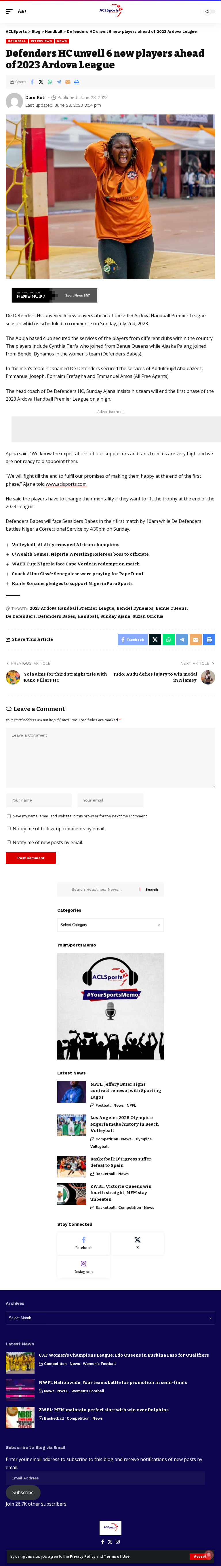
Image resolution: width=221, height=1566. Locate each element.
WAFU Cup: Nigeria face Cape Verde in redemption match (76, 564)
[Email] (68, 82)
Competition (107, 1139)
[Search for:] (103, 889)
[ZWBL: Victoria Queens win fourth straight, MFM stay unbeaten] (71, 1194)
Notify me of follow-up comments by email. (59, 828)
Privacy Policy (83, 1556)
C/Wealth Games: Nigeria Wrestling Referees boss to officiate (80, 554)
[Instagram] (83, 1267)
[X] (137, 1243)
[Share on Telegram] (59, 82)
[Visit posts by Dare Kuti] (14, 101)
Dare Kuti (35, 97)
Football (103, 1105)
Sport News (74, 295)
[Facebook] (83, 1243)
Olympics (143, 1139)
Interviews (41, 41)
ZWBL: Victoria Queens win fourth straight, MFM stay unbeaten (121, 1193)
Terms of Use (116, 1556)
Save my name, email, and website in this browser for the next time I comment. (80, 816)
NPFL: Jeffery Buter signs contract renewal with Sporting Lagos (125, 1091)
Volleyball (99, 1146)
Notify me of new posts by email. (48, 842)
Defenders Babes (56, 616)
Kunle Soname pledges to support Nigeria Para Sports (72, 583)
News (62, 41)
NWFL (62, 1391)
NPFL (131, 1105)
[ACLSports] (110, 11)
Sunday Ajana (115, 616)
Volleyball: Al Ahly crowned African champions (65, 544)
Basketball (105, 1174)
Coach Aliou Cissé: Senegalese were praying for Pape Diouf (77, 573)
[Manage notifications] (209, 1554)
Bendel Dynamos (135, 608)
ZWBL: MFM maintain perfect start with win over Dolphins (104, 1409)
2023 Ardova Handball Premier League (72, 608)
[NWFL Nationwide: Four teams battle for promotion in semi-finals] (20, 1390)
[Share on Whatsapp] (50, 82)
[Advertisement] (116, 429)
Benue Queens (171, 608)
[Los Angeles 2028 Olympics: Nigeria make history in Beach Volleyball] (71, 1125)
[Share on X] (41, 82)
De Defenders (21, 616)
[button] (200, 1556)
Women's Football (99, 1364)
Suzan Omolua (148, 616)
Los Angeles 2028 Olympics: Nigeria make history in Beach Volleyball (124, 1124)
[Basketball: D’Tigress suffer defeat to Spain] (71, 1166)
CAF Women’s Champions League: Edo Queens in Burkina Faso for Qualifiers (124, 1355)
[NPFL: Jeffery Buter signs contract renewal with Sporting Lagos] (71, 1092)
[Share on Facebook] (32, 82)
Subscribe (23, 1492)
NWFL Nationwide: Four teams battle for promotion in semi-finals (113, 1382)
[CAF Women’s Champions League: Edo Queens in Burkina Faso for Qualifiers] (20, 1363)
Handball (17, 41)
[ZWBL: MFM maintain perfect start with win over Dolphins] (20, 1417)
